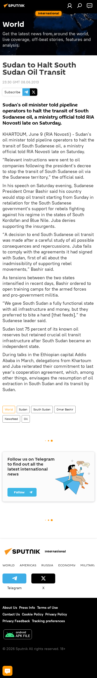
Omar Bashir (64, 409)
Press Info (27, 607)
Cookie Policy (32, 614)
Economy (66, 565)
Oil (26, 419)
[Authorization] (70, 5)
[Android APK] (18, 635)
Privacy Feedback (16, 621)
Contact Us (11, 614)
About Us (9, 607)
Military (88, 565)
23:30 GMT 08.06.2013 (20, 82)
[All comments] (7, 671)
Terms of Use (47, 607)
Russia (47, 565)
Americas (28, 565)
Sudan (23, 409)
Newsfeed (11, 419)
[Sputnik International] (14, 7)
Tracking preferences (48, 621)
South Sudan (41, 409)
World (9, 409)
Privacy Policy (56, 614)
